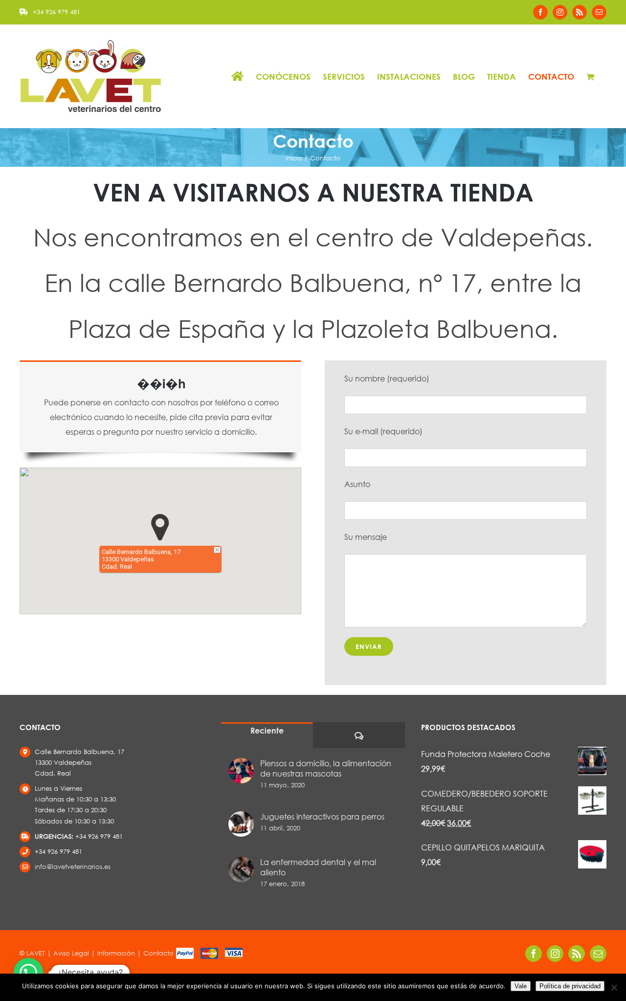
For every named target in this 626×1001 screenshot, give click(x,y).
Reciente (267, 730)
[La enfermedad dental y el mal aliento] (241, 869)
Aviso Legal (71, 953)
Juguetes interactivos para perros (322, 816)
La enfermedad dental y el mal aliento (318, 867)
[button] (160, 527)
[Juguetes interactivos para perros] (241, 824)
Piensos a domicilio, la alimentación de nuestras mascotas (325, 768)
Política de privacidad (570, 986)
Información (116, 953)
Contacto (158, 953)
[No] (614, 987)
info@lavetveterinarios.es (73, 867)
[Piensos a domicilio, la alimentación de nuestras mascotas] (241, 770)
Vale (520, 986)
